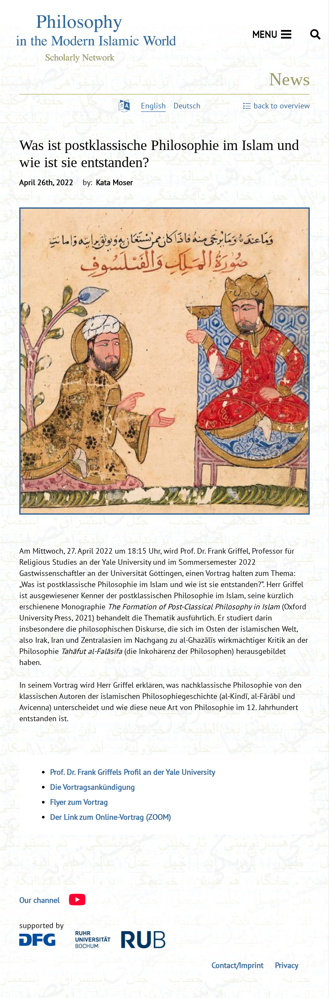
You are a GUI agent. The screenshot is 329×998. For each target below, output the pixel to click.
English (153, 106)
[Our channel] (73, 900)
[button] (315, 34)
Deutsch (186, 106)
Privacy (286, 965)
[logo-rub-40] (120, 939)
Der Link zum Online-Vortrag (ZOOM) (110, 817)
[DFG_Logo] (37, 939)
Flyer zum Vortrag (79, 802)
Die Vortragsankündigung (92, 787)
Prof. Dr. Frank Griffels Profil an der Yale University (132, 772)
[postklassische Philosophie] (164, 361)
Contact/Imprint (237, 965)
